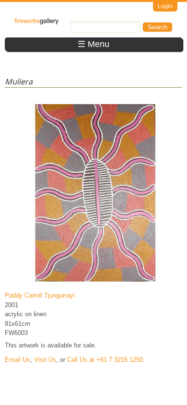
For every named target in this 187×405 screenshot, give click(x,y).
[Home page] (36, 22)
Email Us (17, 359)
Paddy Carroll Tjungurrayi (40, 295)
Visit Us (45, 359)
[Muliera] (95, 281)
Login (165, 6)
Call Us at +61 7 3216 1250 (105, 359)
